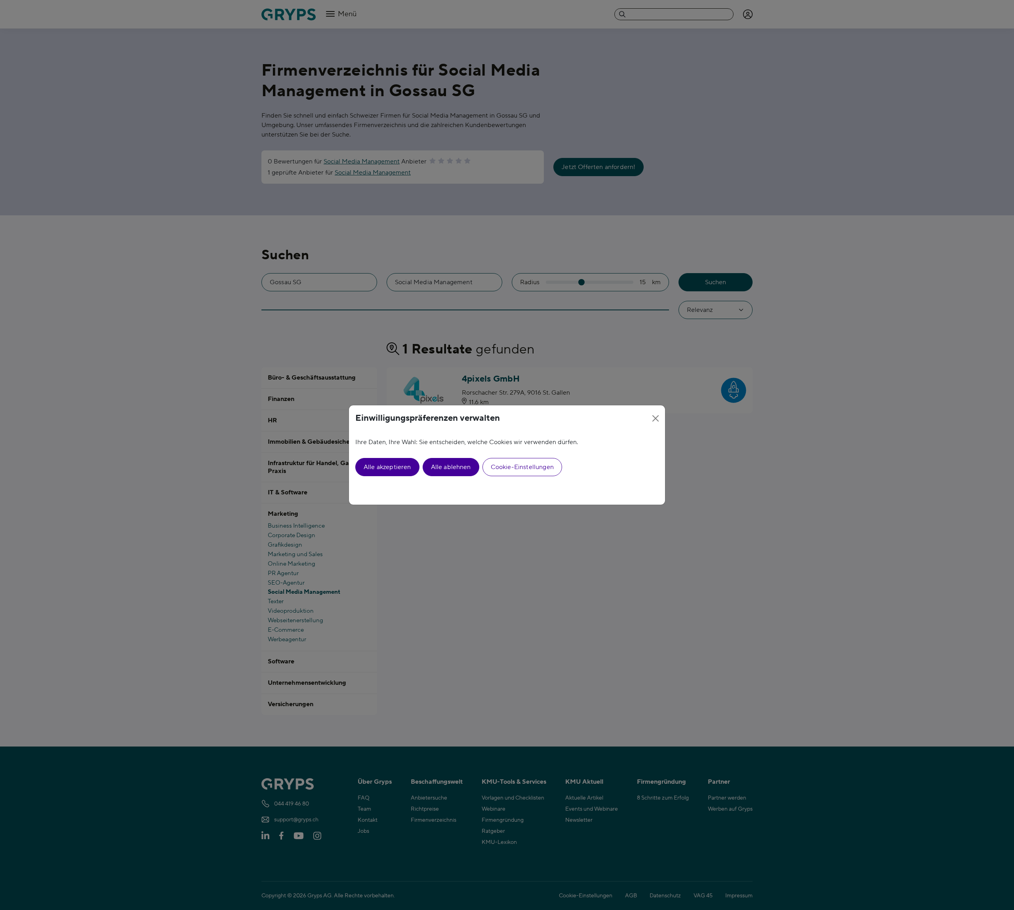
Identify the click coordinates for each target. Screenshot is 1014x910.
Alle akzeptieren (387, 467)
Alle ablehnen (451, 467)
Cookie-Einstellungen (522, 467)
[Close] (655, 418)
